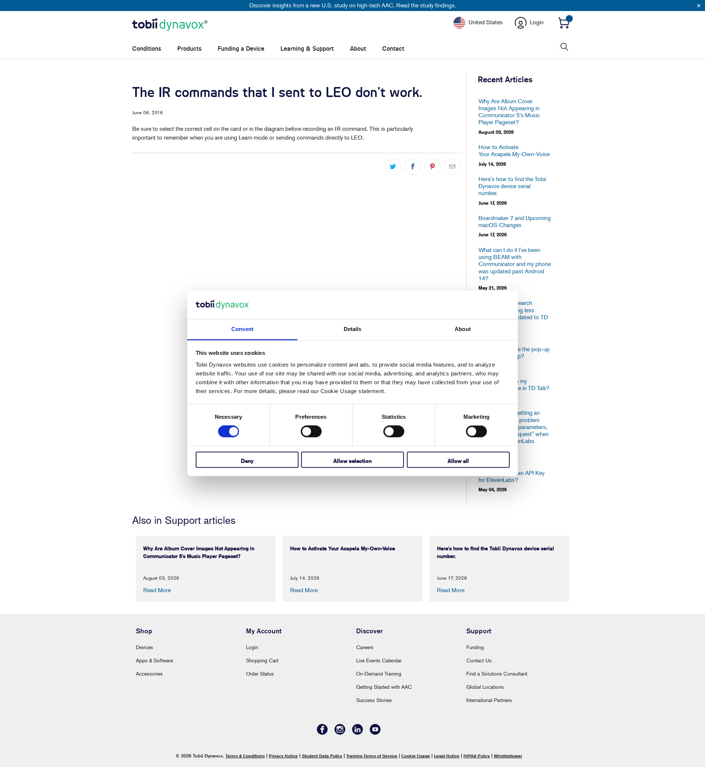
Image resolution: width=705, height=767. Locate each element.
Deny (247, 460)
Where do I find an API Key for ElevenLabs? (511, 476)
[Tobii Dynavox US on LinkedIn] (358, 733)
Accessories (149, 673)
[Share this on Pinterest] (432, 167)
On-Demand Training (378, 673)
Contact (393, 48)
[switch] (311, 431)
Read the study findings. (426, 5)
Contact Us (479, 660)
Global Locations (485, 687)
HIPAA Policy (476, 756)
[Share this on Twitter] (393, 167)
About (358, 48)
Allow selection (352, 460)
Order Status (260, 673)
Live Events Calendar (379, 660)
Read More (157, 590)
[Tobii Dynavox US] (169, 25)
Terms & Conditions (245, 756)
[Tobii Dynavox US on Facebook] (322, 733)
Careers (364, 647)
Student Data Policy (322, 756)
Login (252, 647)
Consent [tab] (242, 329)
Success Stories (374, 700)
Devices (144, 647)
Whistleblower (508, 756)
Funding (475, 647)
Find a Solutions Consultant (496, 673)
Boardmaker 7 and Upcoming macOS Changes (514, 221)
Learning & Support (307, 48)
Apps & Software (154, 660)
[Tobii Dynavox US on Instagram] (340, 733)
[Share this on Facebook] (413, 167)
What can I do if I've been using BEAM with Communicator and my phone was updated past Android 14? (514, 264)
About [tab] (463, 329)
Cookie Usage (415, 756)
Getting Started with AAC (384, 687)
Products (189, 48)
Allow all (458, 460)
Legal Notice (446, 756)
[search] (563, 46)
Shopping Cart (262, 660)
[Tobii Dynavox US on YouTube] (375, 733)
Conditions (146, 48)
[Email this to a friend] (452, 167)
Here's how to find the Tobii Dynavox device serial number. (512, 186)
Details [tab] (353, 329)
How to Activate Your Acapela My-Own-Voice (514, 151)
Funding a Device (241, 48)
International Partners (489, 700)
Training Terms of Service (371, 756)
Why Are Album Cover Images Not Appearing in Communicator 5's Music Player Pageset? (509, 112)
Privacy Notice (283, 756)
